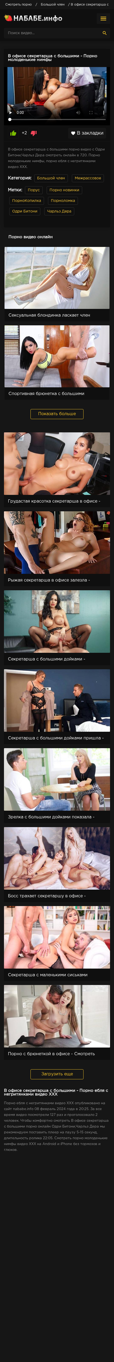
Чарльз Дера (59, 211)
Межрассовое (88, 178)
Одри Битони (24, 211)
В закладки (87, 133)
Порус (34, 190)
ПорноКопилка (26, 200)
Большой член (51, 178)
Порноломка (63, 200)
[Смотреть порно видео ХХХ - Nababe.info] (33, 18)
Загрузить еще (57, 1074)
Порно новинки (64, 190)
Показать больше (57, 414)
